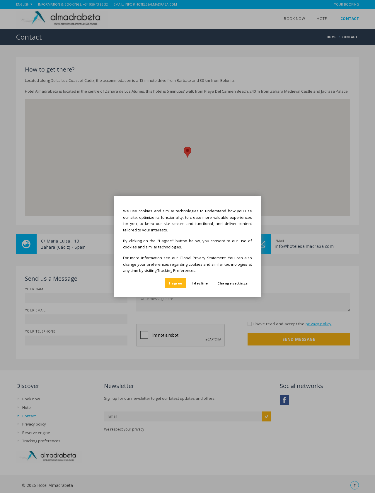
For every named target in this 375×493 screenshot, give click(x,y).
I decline (200, 283)
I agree (175, 283)
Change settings (232, 283)
